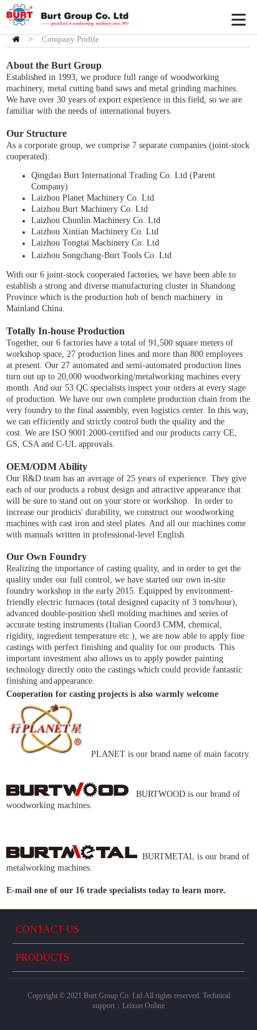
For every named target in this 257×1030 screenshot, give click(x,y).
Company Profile (70, 39)
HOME (16, 39)
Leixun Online (143, 1005)
